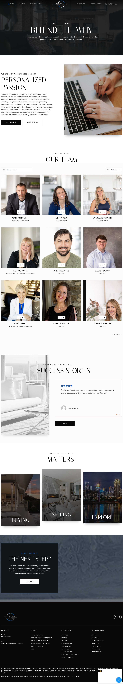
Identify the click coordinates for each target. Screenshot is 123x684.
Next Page (116, 334)
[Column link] (20, 500)
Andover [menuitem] (95, 638)
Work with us (32, 122)
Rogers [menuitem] (95, 635)
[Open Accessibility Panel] (119, 680)
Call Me (19, 212)
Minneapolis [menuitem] (96, 652)
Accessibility (39, 676)
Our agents (11, 122)
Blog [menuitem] (33, 649)
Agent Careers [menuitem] (96, 4)
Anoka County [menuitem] (98, 640)
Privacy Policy (18, 676)
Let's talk (30, 581)
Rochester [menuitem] (96, 649)
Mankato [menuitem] (95, 643)
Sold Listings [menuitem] (37, 635)
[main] (61, 301)
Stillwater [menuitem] (96, 646)
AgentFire (77, 676)
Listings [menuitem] (65, 635)
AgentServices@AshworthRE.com (12, 643)
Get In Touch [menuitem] (67, 652)
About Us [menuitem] (65, 649)
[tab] (114, 414)
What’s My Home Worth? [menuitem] (41, 638)
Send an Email (22, 212)
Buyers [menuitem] (64, 638)
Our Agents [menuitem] (80, 4)
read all (65, 423)
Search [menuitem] (22, 4)
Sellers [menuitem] (64, 640)
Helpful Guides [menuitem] (37, 646)
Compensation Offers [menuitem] (71, 654)
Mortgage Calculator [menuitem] (40, 643)
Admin (26, 676)
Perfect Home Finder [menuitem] (39, 640)
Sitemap (31, 676)
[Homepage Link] (61, 4)
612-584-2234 (6, 637)
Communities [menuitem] (35, 4)
